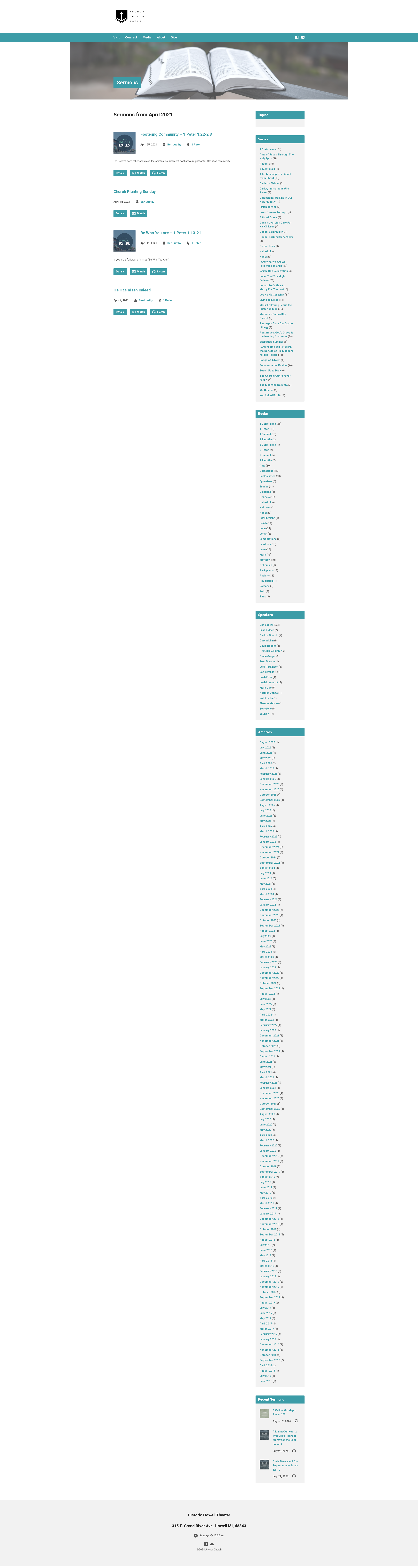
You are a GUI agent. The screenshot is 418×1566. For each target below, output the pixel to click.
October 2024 (268, 857)
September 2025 (270, 799)
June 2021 (266, 1061)
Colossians (266, 470)
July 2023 (265, 936)
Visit (116, 37)
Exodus (264, 486)
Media (147, 37)
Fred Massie (267, 661)
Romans (265, 586)
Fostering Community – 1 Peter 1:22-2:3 (176, 134)
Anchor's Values (270, 183)
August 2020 (267, 1114)
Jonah (263, 533)
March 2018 (267, 1266)
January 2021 (268, 1087)
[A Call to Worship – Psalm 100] (264, 1416)
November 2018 (269, 1224)
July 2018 (265, 1245)
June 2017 (266, 1313)
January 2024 (268, 904)
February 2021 (268, 1082)
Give (174, 37)
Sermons (127, 82)
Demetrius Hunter (271, 651)
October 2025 (268, 794)
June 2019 (266, 1187)
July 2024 (265, 873)
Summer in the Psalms (273, 365)
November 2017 (269, 1286)
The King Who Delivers (274, 385)
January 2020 (268, 1150)
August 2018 (267, 1239)
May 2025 (265, 820)
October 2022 (268, 983)
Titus (263, 596)
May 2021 (265, 1067)
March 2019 (267, 1203)
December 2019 (269, 1156)
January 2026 (268, 779)
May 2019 (265, 1192)
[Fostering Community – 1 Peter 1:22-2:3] (124, 151)
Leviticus (265, 544)
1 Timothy (266, 439)
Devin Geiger (268, 656)
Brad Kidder (267, 630)
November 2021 (269, 1040)
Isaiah (263, 523)
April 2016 (266, 1365)
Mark (263, 554)
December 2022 (269, 972)
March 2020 (267, 1140)
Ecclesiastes (267, 476)
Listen (160, 173)
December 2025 (269, 784)
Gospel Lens (267, 246)
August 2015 (267, 1370)
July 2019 (265, 1182)
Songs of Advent (270, 360)
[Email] (303, 37)
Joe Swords (267, 672)
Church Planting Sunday (134, 191)
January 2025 (268, 841)
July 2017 (265, 1307)
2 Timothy (266, 460)
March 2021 (267, 1077)
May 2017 (265, 1318)
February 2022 (268, 1025)
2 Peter (264, 449)
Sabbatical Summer (271, 341)
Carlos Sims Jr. (269, 635)
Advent (264, 163)
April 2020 (266, 1135)
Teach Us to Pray (270, 370)
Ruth (262, 591)
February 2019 (268, 1208)
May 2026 (265, 758)
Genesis (265, 497)
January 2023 (268, 967)
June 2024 (266, 878)
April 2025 (266, 826)
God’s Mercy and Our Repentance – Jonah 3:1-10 (285, 1465)
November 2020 (269, 1098)
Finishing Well (268, 206)
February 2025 (268, 836)
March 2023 (267, 957)
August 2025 (267, 805)
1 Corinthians (268, 149)
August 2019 (267, 1177)
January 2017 (268, 1339)
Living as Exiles (269, 299)
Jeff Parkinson (269, 666)
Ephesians (266, 481)
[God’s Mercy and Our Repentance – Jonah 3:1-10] (264, 1467)
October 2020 (268, 1103)
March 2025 (267, 831)
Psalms (264, 575)
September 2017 (270, 1297)
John (263, 528)
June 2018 (266, 1250)
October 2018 (268, 1229)
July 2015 (265, 1375)
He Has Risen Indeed (132, 290)
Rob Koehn (266, 698)
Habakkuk (266, 251)
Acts (262, 465)
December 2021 (269, 1035)
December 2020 (269, 1093)
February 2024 (268, 899)
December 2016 (269, 1344)
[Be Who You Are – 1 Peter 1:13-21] (124, 249)
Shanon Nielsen (269, 703)
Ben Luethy (174, 144)
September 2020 (270, 1108)
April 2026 (266, 763)
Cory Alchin (267, 640)
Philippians (266, 570)
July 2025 (265, 810)
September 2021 (270, 1051)
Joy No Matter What (272, 294)
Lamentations (268, 538)
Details (120, 173)
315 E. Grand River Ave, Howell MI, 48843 (209, 1526)
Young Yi (265, 713)
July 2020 (265, 1119)
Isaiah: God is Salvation (274, 271)
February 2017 (268, 1334)
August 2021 (267, 1056)
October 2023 (268, 920)
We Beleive (266, 390)
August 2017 (267, 1302)
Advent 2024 (267, 169)
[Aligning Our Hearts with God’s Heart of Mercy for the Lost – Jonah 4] (264, 1437)
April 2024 (266, 889)
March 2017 (267, 1328)
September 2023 (270, 925)
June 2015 (266, 1381)
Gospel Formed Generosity (276, 237)
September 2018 (270, 1234)
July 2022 (265, 998)
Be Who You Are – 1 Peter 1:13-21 (170, 233)
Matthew (265, 559)
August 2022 (267, 993)
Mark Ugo (266, 687)
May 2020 (265, 1129)
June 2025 (266, 815)
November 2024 (269, 852)
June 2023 (266, 941)
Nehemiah (266, 565)
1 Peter (196, 144)
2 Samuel (265, 455)
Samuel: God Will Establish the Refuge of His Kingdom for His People (276, 350)
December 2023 (269, 909)
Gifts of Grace (268, 217)
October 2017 (268, 1292)
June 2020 (266, 1124)
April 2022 (266, 1014)
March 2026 (267, 768)
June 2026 (266, 752)
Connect (131, 37)
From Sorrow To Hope (273, 212)
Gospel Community (271, 231)
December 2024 (269, 847)
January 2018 (268, 1276)
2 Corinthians (268, 444)
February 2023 (268, 962)
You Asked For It (270, 395)
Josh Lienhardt (269, 682)
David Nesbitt (268, 645)
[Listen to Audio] (296, 1420)
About (161, 37)
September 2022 (270, 988)
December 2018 (269, 1218)
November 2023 (269, 915)
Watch (141, 173)
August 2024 (267, 868)
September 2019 (270, 1171)
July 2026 (265, 747)
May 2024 (265, 883)
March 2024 (267, 894)
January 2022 (268, 1030)
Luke (263, 549)
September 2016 (270, 1360)
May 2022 (265, 1009)
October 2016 (268, 1355)
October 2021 (268, 1046)
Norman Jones (269, 692)
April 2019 (266, 1197)
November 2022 (269, 978)
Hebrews (265, 507)
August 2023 (267, 930)
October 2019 (268, 1166)
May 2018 (265, 1255)
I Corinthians (267, 518)
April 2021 (266, 1072)
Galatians (265, 491)
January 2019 (268, 1213)
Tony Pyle (266, 708)
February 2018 (268, 1271)
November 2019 (269, 1161)
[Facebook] (296, 37)
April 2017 (266, 1323)
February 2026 (268, 773)
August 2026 (267, 742)
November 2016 (269, 1349)
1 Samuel (265, 434)
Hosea (264, 256)
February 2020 (268, 1145)
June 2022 (266, 1004)
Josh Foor (266, 677)
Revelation (266, 580)
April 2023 (266, 951)
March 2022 (267, 1019)
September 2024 (270, 862)
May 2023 (265, 946)
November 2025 (269, 789)
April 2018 (266, 1260)
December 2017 (269, 1281)
